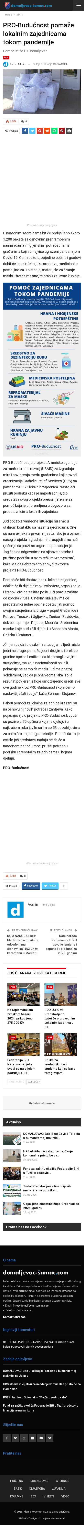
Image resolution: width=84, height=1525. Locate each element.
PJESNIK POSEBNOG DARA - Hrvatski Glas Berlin (37, 1341)
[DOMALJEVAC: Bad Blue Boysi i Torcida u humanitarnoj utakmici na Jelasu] (12, 1138)
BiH (6, 57)
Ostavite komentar (43, 1103)
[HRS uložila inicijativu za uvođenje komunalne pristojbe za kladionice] (12, 1155)
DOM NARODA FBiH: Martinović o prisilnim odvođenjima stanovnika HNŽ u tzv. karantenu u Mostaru (22, 944)
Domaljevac (39, 1481)
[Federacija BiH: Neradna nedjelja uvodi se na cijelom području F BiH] (23, 1044)
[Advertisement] (42, 179)
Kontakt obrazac (14, 1317)
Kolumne (16, 1496)
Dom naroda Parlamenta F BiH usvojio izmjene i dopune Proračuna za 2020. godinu (61, 944)
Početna (16, 1481)
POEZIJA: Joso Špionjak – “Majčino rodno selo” (35, 1397)
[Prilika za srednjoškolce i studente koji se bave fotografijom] (60, 1044)
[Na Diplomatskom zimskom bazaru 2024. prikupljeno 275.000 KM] (23, 994)
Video (65, 1496)
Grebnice (62, 1481)
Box (33, 1496)
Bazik (18, 1488)
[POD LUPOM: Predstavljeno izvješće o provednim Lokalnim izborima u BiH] (60, 994)
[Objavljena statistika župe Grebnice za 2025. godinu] (12, 1208)
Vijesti (49, 1496)
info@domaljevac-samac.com (31, 1305)
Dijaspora (37, 1488)
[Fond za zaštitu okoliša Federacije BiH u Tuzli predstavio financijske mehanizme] (12, 1173)
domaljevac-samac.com (51, 1518)
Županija (58, 1488)
